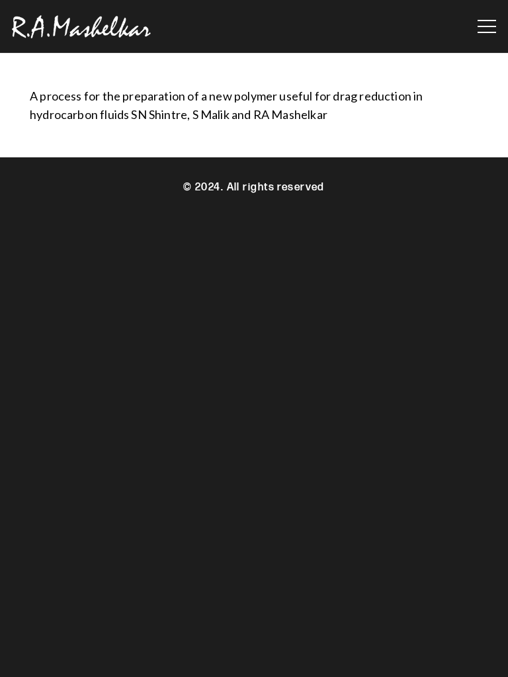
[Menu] (487, 26)
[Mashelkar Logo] (81, 26)
